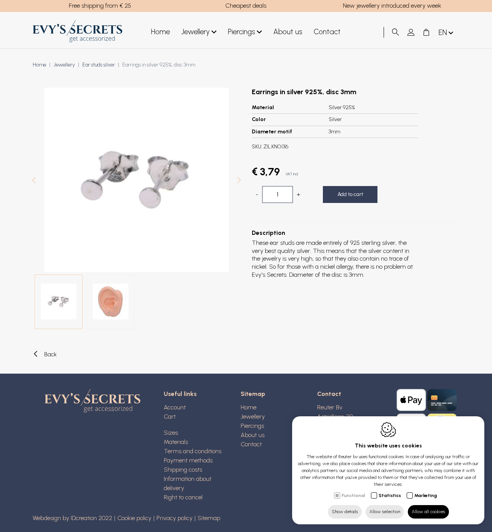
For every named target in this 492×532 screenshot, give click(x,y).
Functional (353, 495)
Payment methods (188, 460)
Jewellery (195, 31)
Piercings (241, 31)
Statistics (390, 495)
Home (160, 31)
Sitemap (253, 393)
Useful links (180, 393)
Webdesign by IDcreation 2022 (72, 518)
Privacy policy (174, 518)
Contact (327, 31)
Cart (170, 416)
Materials (176, 442)
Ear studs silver (98, 65)
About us (287, 31)
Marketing (425, 495)
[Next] (239, 181)
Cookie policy (134, 518)
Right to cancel (183, 497)
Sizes (171, 432)
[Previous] (34, 181)
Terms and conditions (192, 451)
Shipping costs (183, 469)
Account (175, 407)
